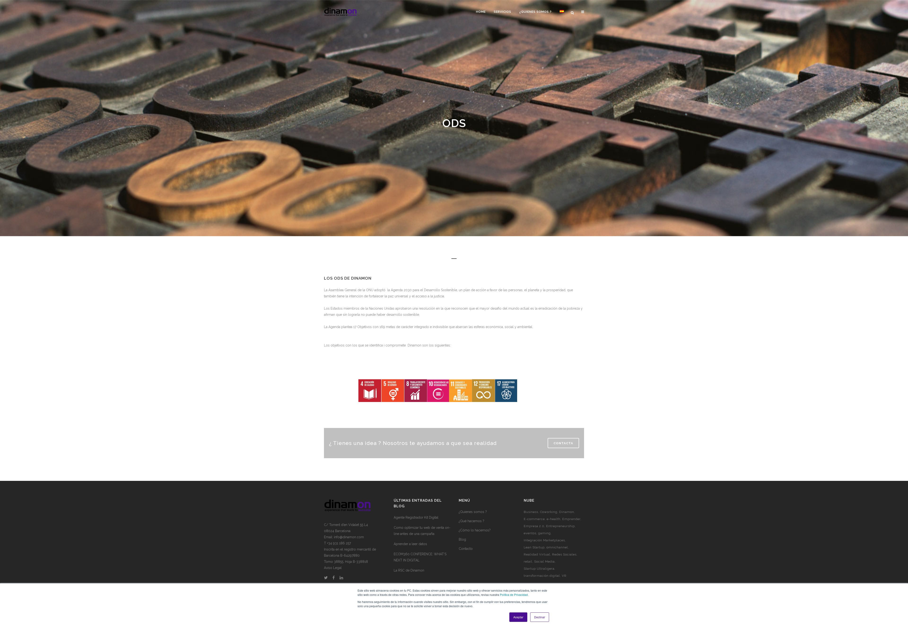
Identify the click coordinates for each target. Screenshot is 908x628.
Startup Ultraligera (539, 568)
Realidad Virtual (537, 554)
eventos (530, 533)
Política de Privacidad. (514, 595)
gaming (544, 533)
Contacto (466, 549)
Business (531, 512)
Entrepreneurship (560, 526)
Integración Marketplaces (544, 540)
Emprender (571, 519)
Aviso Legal (333, 568)
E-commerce (534, 519)
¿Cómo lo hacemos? (475, 530)
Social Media (544, 561)
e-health (553, 519)
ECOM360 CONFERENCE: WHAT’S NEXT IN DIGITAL (420, 557)
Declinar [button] (539, 617)
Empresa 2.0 (534, 526)
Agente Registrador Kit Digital (416, 517)
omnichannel (557, 547)
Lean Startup (534, 547)
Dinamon (566, 512)
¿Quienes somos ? (473, 512)
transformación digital (542, 575)
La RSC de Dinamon (409, 570)
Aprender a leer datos (410, 544)
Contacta (563, 443)
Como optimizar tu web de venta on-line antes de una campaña (422, 531)
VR (564, 575)
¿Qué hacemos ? (471, 521)
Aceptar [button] (518, 617)
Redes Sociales (564, 554)
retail (528, 561)
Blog (462, 539)
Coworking (548, 512)
